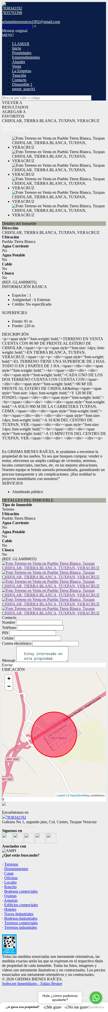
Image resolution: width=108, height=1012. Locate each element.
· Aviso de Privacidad (18, 826)
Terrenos (11, 864)
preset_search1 (23, 89)
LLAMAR (20, 44)
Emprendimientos (26, 57)
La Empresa (21, 71)
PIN (5, 633)
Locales (10, 882)
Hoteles (10, 909)
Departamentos (16, 869)
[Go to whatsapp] (96, 997)
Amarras (11, 900)
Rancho (10, 887)
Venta (16, 66)
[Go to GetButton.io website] (96, 1007)
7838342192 (16, 817)
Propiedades (21, 53)
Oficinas (11, 878)
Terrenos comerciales (21, 923)
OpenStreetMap (79, 795)
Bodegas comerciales (21, 891)
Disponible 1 (22, 84)
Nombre (8, 622)
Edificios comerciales (21, 905)
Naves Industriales (18, 914)
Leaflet (61, 795)
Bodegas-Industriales (20, 918)
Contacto (19, 80)
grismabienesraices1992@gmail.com (31, 22)
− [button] (9, 686)
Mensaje (8, 660)
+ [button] (9, 678)
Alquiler (18, 62)
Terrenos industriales (20, 927)
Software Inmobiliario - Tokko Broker (32, 983)
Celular (8, 638)
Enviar (7, 665)
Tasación (19, 75)
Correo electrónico (16, 643)
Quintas (10, 896)
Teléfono (9, 627)
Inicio (16, 48)
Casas (9, 873)
